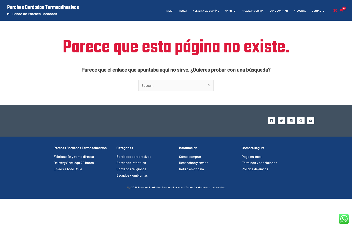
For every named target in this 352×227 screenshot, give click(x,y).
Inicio (169, 10)
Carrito (230, 10)
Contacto (318, 10)
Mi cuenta (300, 10)
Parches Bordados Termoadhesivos (43, 7)
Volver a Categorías (206, 10)
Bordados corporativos (134, 156)
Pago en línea (252, 156)
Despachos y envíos (193, 163)
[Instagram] (291, 120)
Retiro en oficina (191, 169)
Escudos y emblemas (132, 175)
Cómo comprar (279, 10)
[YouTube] (310, 120)
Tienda (183, 10)
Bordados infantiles (131, 163)
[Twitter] (281, 120)
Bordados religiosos (131, 169)
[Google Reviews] (301, 120)
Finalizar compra (253, 10)
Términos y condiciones (259, 163)
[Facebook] (271, 120)
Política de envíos (255, 169)
